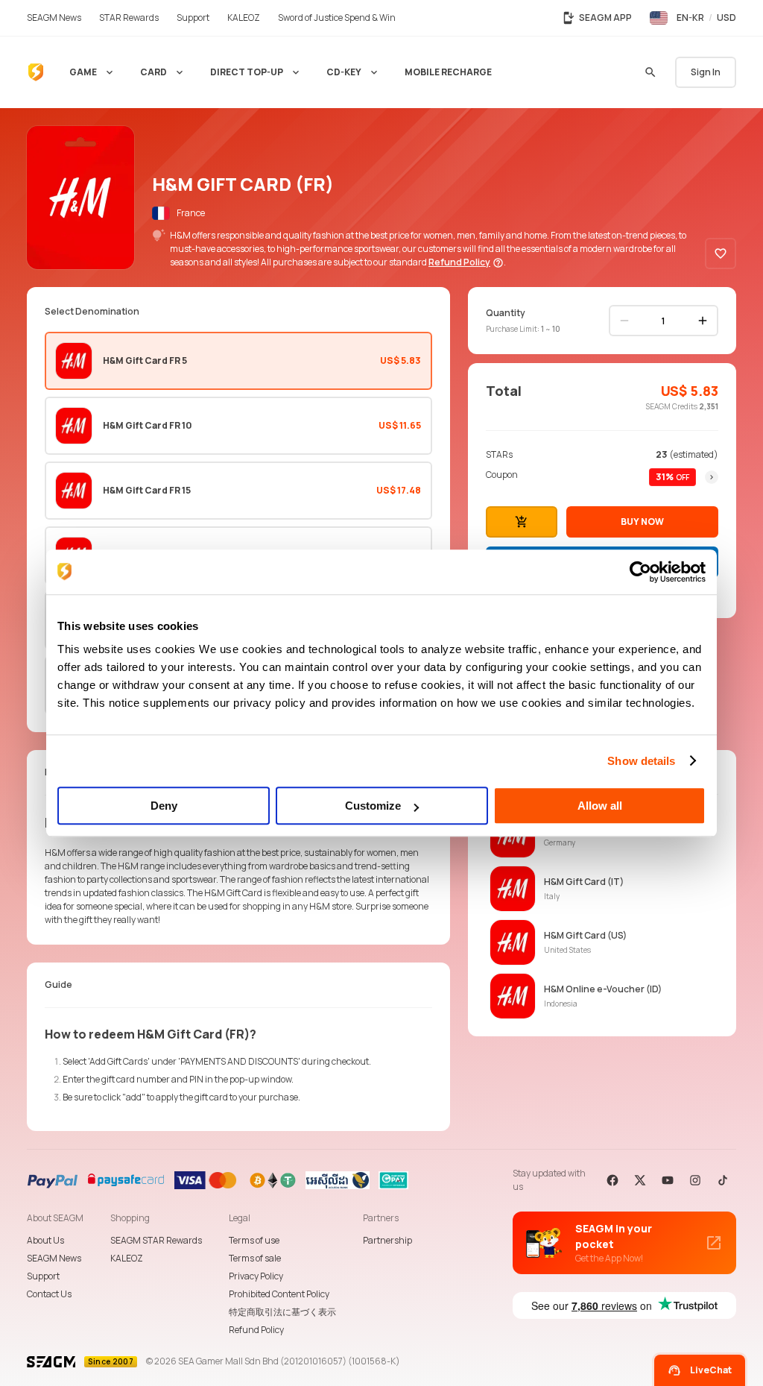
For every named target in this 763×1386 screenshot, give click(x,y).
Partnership (387, 1240)
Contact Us (49, 1294)
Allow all (599, 805)
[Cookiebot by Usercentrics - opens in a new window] (640, 572)
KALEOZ (126, 1258)
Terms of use (254, 1240)
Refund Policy (256, 1329)
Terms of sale (255, 1258)
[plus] (702, 320)
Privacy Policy (256, 1276)
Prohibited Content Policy (279, 1294)
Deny (164, 805)
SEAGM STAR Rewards (156, 1240)
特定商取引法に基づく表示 (282, 1311)
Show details (641, 761)
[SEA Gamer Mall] (36, 72)
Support (43, 1276)
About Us (45, 1240)
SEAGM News (54, 1258)
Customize (373, 805)
